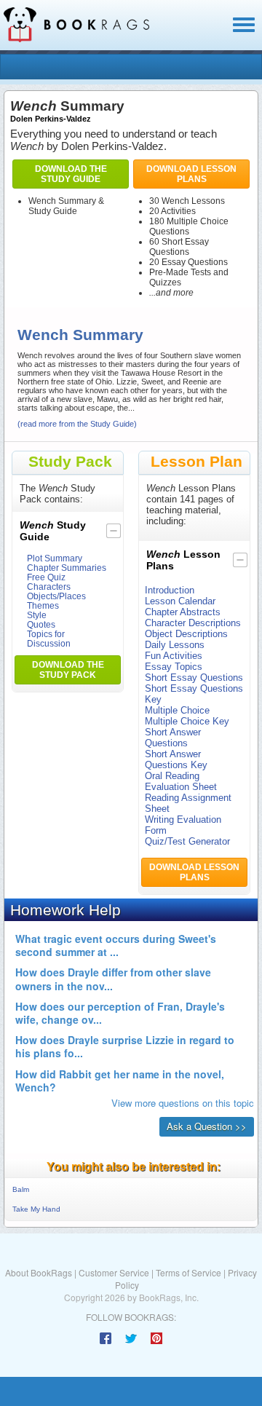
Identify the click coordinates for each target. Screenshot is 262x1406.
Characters (49, 586)
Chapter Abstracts (183, 612)
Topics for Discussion (49, 638)
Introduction (169, 590)
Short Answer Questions (173, 738)
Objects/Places (56, 596)
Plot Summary (54, 558)
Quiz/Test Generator (187, 841)
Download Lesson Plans (191, 174)
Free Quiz (46, 577)
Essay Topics (173, 666)
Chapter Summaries (66, 567)
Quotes (41, 624)
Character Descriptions (193, 622)
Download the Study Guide (71, 174)
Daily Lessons (175, 644)
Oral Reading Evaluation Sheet (181, 781)
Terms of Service (188, 1272)
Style (37, 615)
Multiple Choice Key (187, 721)
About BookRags (38, 1272)
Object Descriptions (186, 633)
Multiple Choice (177, 710)
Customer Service (114, 1272)
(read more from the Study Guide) (77, 423)
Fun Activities (173, 655)
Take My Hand (36, 1209)
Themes (43, 605)
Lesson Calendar (180, 601)
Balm (20, 1189)
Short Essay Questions (194, 677)
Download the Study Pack (68, 670)
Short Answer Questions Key (176, 759)
